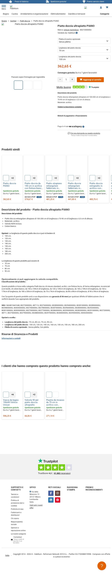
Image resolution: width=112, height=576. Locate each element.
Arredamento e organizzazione (34, 14)
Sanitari (13, 21)
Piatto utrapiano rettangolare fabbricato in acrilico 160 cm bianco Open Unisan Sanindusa (55, 186)
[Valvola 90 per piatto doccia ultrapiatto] (34, 382)
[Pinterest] (57, 500)
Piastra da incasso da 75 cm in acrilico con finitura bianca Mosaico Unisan (55, 402)
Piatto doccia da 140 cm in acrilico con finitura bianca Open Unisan (34, 186)
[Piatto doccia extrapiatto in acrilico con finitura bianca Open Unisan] (99, 165)
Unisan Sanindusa (71, 30)
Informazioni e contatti (11, 338)
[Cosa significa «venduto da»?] (77, 33)
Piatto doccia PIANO (9, 184)
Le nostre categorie (18, 534)
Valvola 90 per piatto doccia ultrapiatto (31, 402)
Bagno (6, 14)
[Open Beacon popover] (101, 565)
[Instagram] (57, 493)
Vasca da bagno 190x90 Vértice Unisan (11, 402)
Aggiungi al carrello (92, 80)
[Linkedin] (51, 500)
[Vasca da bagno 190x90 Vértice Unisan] (12, 382)
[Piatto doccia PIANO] (12, 165)
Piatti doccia (25, 21)
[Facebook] (51, 493)
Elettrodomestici (58, 14)
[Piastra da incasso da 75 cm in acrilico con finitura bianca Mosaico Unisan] (55, 382)
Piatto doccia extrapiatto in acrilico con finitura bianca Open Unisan (96, 186)
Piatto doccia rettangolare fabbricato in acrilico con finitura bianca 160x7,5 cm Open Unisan (76, 186)
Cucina (15, 14)
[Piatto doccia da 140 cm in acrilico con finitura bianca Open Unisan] (34, 165)
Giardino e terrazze (76, 14)
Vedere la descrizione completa (70, 107)
